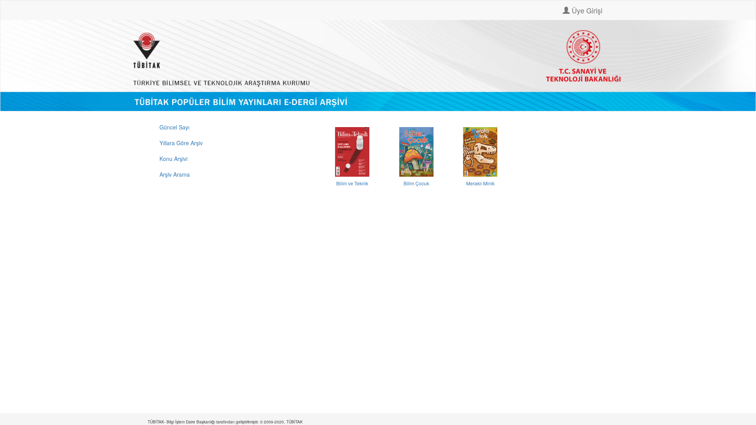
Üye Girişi (586, 10)
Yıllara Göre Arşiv (181, 143)
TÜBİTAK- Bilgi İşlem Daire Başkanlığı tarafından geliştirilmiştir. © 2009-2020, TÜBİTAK (225, 422)
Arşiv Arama (174, 174)
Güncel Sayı (174, 127)
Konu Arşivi (173, 159)
